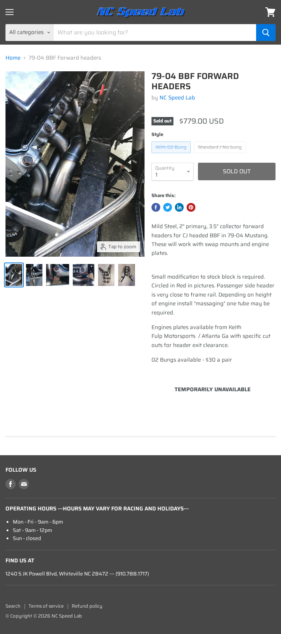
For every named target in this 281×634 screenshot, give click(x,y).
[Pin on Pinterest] (191, 207)
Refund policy (87, 606)
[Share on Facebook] (155, 207)
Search (12, 606)
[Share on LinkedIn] (179, 207)
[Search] (266, 32)
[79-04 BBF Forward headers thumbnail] (14, 275)
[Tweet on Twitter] (167, 207)
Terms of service (46, 606)
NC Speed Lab (177, 97)
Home (12, 58)
